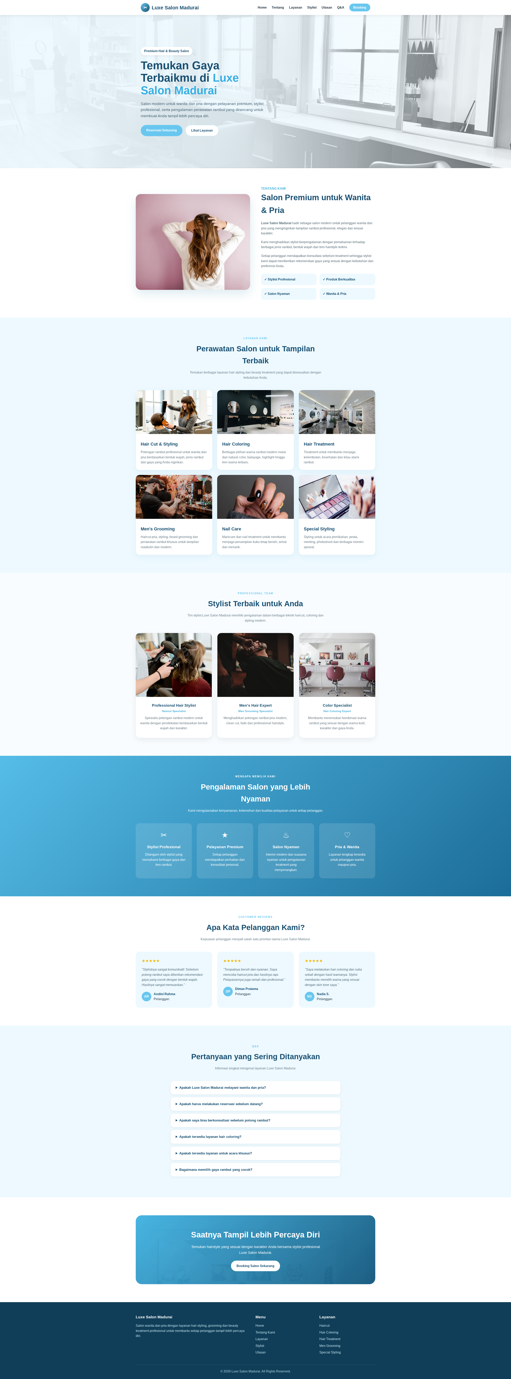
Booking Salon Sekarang (255, 1266)
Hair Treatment (329, 1339)
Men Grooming (329, 1345)
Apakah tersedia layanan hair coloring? (210, 1137)
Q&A (340, 7)
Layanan (295, 7)
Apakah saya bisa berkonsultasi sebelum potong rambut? (224, 1120)
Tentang (278, 7)
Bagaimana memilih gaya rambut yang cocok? (215, 1170)
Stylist (312, 7)
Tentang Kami (265, 1332)
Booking (359, 7)
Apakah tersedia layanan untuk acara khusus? (215, 1153)
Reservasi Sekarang (161, 130)
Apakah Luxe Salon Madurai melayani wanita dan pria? (222, 1088)
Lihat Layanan (202, 130)
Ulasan (327, 7)
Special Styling (330, 1352)
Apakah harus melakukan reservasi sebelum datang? (221, 1104)
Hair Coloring (328, 1332)
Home (262, 7)
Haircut (324, 1325)
